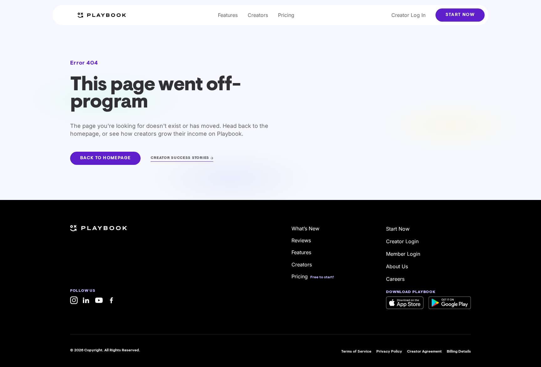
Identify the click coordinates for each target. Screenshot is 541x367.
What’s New (305, 228)
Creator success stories (180, 158)
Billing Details (459, 352)
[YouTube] (99, 300)
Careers (395, 279)
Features (228, 15)
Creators (258, 15)
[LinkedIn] (86, 300)
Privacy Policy (389, 352)
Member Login (403, 254)
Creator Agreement (424, 352)
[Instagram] (74, 300)
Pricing (286, 15)
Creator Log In (408, 15)
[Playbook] (102, 15)
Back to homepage (105, 158)
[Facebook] (111, 300)
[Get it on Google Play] (450, 302)
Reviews (301, 240)
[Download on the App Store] (405, 302)
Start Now (460, 15)
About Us (397, 266)
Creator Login (402, 241)
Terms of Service (356, 352)
